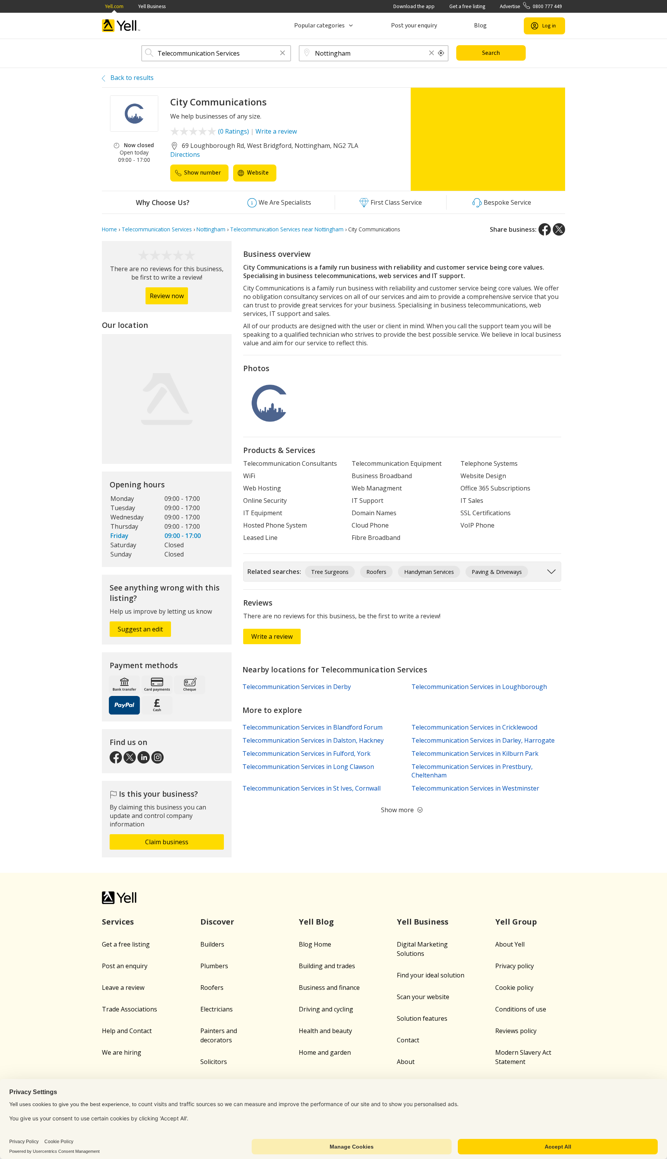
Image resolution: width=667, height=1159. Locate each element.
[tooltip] (441, 53)
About (406, 1061)
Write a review (276, 131)
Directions (185, 154)
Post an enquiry (124, 966)
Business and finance (329, 987)
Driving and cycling (326, 1009)
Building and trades (327, 966)
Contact (408, 1040)
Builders (212, 944)
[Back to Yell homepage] (121, 25)
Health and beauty (325, 1031)
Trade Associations (129, 1009)
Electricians (216, 1009)
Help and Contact (127, 1031)
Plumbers (214, 966)
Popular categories (319, 25)
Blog (480, 25)
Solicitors (213, 1061)
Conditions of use (520, 1009)
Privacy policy (514, 966)
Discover (217, 921)
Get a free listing (467, 6)
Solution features (422, 1018)
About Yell (510, 944)
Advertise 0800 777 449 (531, 6)
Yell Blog (316, 921)
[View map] (167, 399)
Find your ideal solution (430, 975)
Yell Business (152, 6)
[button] (282, 53)
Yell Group (516, 921)
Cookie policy (514, 987)
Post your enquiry (414, 25)
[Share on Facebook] (544, 229)
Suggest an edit (140, 629)
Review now (167, 296)
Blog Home (315, 944)
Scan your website (423, 997)
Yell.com (114, 6)
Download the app (414, 6)
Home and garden (325, 1052)
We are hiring (121, 1052)
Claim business (166, 842)
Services (118, 921)
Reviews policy (516, 1031)
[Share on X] (559, 229)
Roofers (211, 987)
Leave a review (123, 987)
